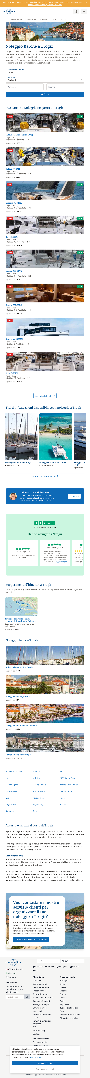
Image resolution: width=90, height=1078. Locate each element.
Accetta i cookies (45, 1063)
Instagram (63, 966)
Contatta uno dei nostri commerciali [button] (31, 939)
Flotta (62, 1011)
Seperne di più (35, 1057)
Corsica (63, 997)
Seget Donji (11, 804)
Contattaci (74, 496)
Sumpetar (10, 811)
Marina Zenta (66, 791)
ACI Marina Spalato (14, 771)
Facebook (39, 966)
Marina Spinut (39, 791)
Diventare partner (41, 1045)
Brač (62, 771)
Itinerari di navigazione (70, 1014)
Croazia (44, 19)
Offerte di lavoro (40, 1008)
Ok (27, 997)
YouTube (51, 966)
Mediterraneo (32, 19)
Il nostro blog (39, 1030)
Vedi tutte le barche (44, 396)
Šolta (35, 811)
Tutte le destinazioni (69, 1008)
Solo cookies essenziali (45, 1069)
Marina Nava (11, 791)
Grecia (63, 987)
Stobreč (63, 804)
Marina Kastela (39, 784)
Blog (37, 970)
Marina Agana (12, 784)
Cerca (46, 94)
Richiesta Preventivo (69, 1018)
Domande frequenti (41, 1001)
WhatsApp (12, 973)
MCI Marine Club (67, 778)
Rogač (63, 798)
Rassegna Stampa (41, 1004)
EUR (66, 961)
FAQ (34, 1027)
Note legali (37, 1011)
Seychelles (64, 1004)
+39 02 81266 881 (15, 969)
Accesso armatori (40, 1042)
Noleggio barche (16, 19)
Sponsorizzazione (41, 994)
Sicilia (62, 984)
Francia (63, 994)
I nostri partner (39, 990)
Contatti (36, 1034)
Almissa (36, 771)
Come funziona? (40, 984)
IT (41, 961)
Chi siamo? (37, 980)
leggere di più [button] (61, 561)
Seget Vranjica (39, 804)
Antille (63, 1001)
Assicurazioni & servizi (42, 997)
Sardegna (64, 980)
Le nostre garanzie (41, 987)
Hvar (8, 778)
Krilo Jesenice (39, 778)
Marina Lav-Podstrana (70, 784)
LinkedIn (75, 966)
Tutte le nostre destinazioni (44, 476)
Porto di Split (38, 798)
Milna (8, 798)
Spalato (55, 19)
